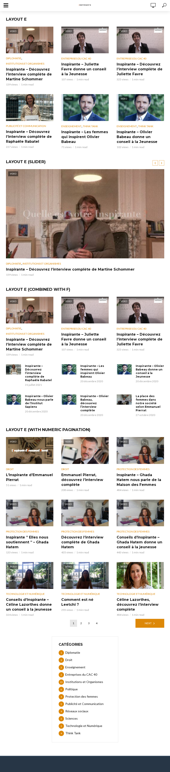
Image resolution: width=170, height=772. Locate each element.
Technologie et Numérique (25, 594)
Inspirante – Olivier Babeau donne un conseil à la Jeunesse (137, 137)
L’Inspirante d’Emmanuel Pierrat (29, 477)
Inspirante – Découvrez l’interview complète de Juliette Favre (139, 69)
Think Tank (90, 126)
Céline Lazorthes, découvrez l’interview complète (137, 605)
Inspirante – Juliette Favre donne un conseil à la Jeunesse (83, 69)
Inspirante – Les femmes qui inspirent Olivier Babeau (84, 137)
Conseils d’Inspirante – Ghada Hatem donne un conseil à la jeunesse (139, 542)
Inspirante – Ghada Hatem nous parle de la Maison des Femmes (139, 480)
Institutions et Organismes (25, 63)
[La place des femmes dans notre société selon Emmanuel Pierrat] (124, 399)
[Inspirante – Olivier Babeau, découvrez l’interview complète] (68, 399)
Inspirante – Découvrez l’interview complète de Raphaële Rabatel (29, 137)
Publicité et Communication (26, 126)
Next (148, 623)
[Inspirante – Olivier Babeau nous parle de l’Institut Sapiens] (13, 399)
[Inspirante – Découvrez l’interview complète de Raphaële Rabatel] (13, 369)
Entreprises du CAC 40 (76, 58)
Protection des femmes (133, 469)
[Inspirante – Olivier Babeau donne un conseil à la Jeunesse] (124, 369)
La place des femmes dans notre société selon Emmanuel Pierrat (148, 403)
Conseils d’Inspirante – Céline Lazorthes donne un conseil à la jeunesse (29, 605)
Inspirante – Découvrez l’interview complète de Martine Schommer (29, 74)
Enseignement (71, 126)
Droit (10, 469)
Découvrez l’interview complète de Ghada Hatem (82, 542)
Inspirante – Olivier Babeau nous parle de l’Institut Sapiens (39, 401)
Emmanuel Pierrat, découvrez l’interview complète (82, 480)
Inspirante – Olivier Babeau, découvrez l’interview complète (94, 403)
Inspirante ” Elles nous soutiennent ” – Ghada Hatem (27, 542)
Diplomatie (13, 58)
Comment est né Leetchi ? (77, 602)
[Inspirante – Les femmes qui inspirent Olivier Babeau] (68, 369)
